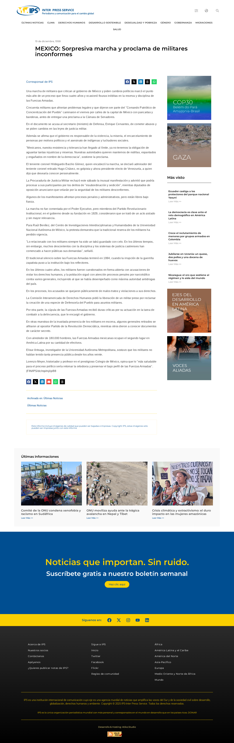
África (158, 644)
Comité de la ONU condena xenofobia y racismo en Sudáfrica (51, 512)
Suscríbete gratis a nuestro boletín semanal (117, 573)
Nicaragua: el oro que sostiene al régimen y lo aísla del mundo (188, 276)
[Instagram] (128, 620)
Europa (159, 668)
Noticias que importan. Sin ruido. (117, 562)
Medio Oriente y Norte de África (175, 673)
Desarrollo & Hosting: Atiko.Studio (117, 727)
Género (166, 22)
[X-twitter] (118, 620)
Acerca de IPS (37, 644)
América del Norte (166, 656)
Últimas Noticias (32, 22)
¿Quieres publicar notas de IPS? (48, 668)
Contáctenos (36, 656)
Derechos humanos (71, 22)
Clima (51, 22)
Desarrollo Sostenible (105, 22)
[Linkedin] (147, 620)
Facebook (97, 662)
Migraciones (203, 22)
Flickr (94, 668)
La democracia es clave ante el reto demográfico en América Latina (187, 215)
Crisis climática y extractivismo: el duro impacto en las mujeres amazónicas (181, 512)
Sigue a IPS (98, 644)
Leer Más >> (174, 201)
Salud (117, 29)
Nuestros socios (38, 650)
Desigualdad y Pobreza (141, 22)
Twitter (96, 656)
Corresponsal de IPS (39, 81)
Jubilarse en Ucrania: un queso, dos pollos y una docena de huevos (187, 257)
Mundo (159, 679)
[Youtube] (137, 620)
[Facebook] (109, 620)
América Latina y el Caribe (171, 650)
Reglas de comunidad (105, 673)
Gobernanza (183, 22)
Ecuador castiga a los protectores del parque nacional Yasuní (188, 194)
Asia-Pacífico (163, 662)
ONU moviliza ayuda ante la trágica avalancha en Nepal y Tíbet (113, 512)
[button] (217, 10)
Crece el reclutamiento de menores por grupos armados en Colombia (189, 236)
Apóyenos (34, 662)
